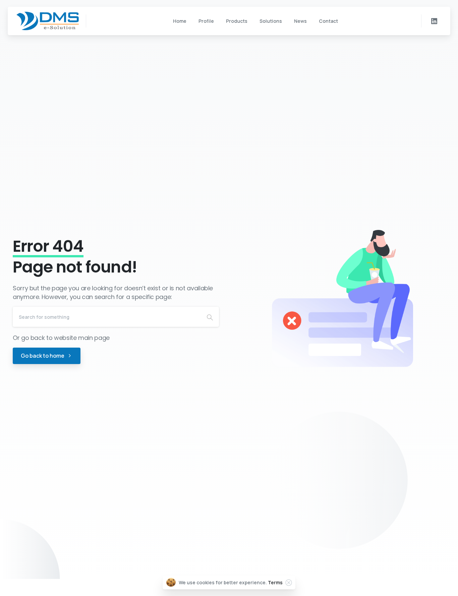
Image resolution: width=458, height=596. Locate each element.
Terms (275, 582)
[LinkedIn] (434, 21)
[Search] (210, 317)
